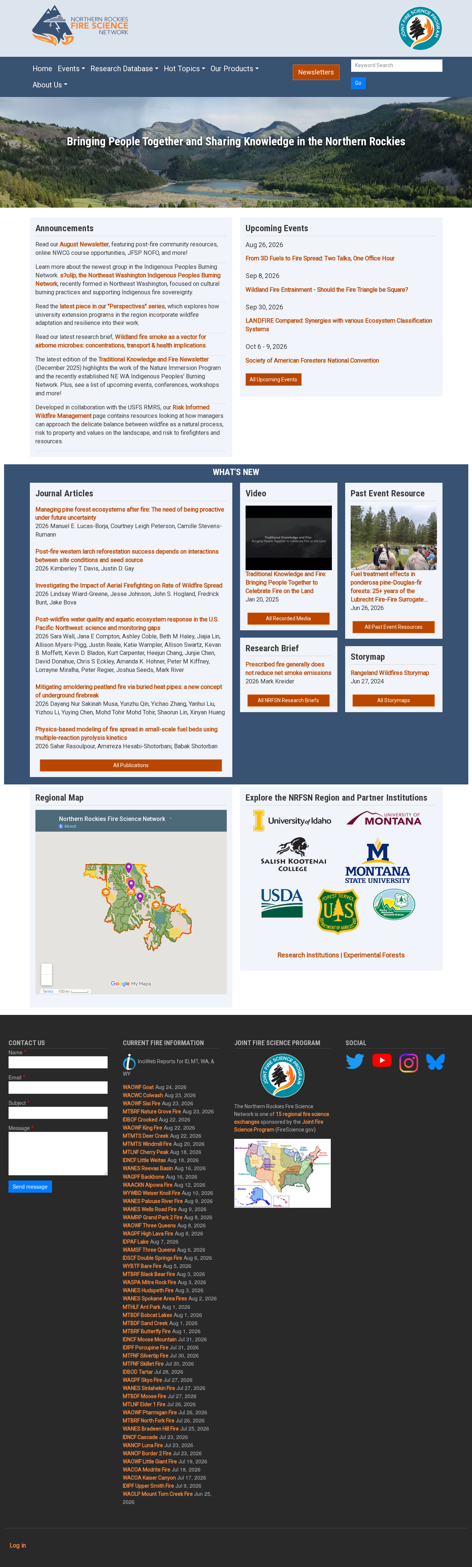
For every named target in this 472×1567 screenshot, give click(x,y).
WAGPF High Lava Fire (148, 1234)
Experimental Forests (374, 955)
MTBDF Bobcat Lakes (147, 1315)
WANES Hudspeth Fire (148, 1290)
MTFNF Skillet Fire (143, 1364)
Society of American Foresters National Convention (312, 360)
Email (14, 1077)
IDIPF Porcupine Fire (146, 1348)
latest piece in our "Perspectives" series (112, 306)
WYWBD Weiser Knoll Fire (151, 1193)
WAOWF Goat (138, 1087)
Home (42, 69)
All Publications (131, 765)
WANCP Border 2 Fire (147, 1453)
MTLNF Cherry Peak (146, 1152)
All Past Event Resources (394, 627)
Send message (30, 1186)
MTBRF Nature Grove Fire (152, 1111)
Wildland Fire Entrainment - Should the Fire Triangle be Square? (327, 289)
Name (15, 1052)
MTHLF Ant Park (141, 1307)
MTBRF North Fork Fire (148, 1421)
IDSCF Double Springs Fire (152, 1258)
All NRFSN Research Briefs (288, 700)
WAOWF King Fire (142, 1128)
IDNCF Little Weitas (144, 1160)
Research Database (121, 69)
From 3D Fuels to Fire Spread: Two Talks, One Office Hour (320, 258)
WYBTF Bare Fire (142, 1266)
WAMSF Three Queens (149, 1250)
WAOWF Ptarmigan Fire (150, 1412)
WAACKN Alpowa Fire (148, 1185)
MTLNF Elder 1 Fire (144, 1404)
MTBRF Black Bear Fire (149, 1274)
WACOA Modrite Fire (146, 1470)
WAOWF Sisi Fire (141, 1103)
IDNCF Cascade (140, 1437)
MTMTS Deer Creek (146, 1136)
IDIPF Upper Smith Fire (148, 1486)
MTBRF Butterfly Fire (147, 1331)
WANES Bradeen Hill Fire (151, 1429)
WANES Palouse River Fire (153, 1201)
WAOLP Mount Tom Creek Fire (158, 1494)
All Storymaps (393, 700)
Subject (17, 1102)
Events (69, 69)
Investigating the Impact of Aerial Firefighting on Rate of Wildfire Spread (128, 585)
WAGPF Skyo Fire (142, 1380)
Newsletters (316, 72)
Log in (18, 1545)
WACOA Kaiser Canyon (149, 1478)
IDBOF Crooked (140, 1120)
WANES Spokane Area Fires (155, 1298)
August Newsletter (84, 244)
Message (19, 1127)
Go (358, 83)
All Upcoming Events (273, 379)
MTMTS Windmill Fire (147, 1144)
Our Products (232, 69)
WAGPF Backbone (143, 1177)
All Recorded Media (288, 618)
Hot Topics (182, 69)
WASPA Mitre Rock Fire (149, 1282)
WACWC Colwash (143, 1095)
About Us (47, 85)
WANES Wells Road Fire (150, 1209)
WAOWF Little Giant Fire (150, 1461)
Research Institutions (308, 955)
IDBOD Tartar (138, 1372)
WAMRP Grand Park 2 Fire (153, 1217)
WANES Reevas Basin (148, 1168)
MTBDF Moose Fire (144, 1396)
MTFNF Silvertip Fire (146, 1356)
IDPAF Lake (136, 1242)
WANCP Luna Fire (143, 1445)
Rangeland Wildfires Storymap (390, 672)
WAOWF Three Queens (149, 1225)
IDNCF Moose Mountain (150, 1339)
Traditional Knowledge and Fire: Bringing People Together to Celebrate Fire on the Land (286, 582)
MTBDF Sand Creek (145, 1323)
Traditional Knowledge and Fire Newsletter (153, 359)
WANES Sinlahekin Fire (149, 1388)
